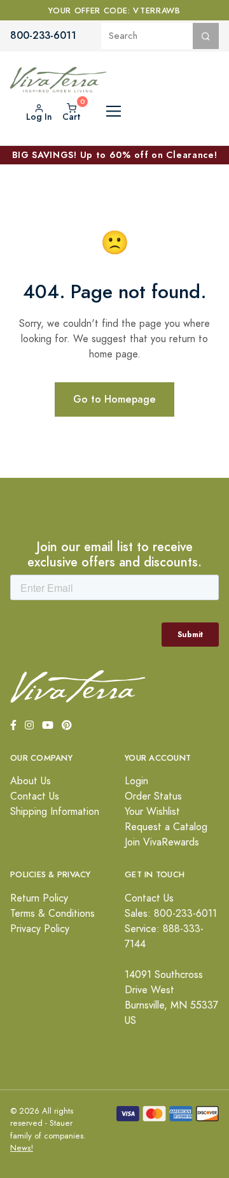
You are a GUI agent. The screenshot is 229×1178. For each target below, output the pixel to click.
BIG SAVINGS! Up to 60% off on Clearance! (115, 154)
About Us (30, 781)
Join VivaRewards (162, 842)
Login (136, 781)
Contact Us (34, 796)
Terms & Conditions (52, 914)
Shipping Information (54, 812)
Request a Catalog (166, 827)
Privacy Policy (39, 929)
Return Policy (39, 898)
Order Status (153, 796)
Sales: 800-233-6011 (171, 914)
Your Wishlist (152, 812)
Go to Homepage (114, 399)
